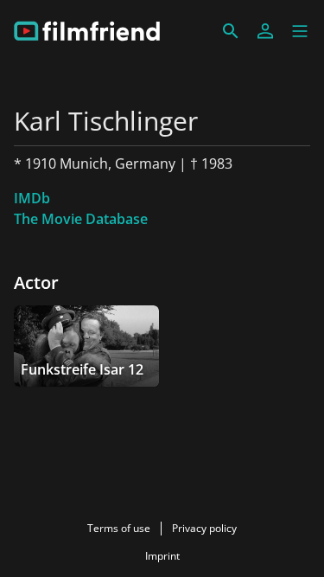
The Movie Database (81, 218)
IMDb (32, 198)
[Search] (230, 31)
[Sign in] (265, 31)
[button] (300, 31)
